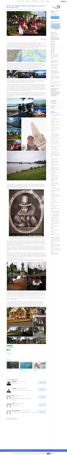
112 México (53, 197)
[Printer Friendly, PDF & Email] (10, 345)
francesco (14, 388)
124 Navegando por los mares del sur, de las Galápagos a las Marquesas (55, 168)
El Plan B (22, 1)
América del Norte (20, 9)
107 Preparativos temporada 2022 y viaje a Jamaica (55, 208)
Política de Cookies (10, 450)
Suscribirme (55, 17)
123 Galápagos (53, 171)
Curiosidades (25, 9)
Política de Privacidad (19, 450)
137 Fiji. (52, 132)
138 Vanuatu (53, 130)
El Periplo (27, 1)
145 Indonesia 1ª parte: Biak (55, 114)
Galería (42, 1)
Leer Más (52, 453)
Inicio (18, 1)
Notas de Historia (31, 9)
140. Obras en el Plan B (55, 127)
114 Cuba (52, 193)
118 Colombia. (53, 185)
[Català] (61, 1)
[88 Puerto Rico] (13, 365)
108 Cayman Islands (54, 205)
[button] (14, 55)
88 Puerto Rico (9, 369)
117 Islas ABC (53, 187)
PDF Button (44, 39)
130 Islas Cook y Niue (54, 151)
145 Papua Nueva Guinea (55, 115)
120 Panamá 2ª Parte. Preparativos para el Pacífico (54, 180)
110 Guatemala (53, 201)
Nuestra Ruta (36, 9)
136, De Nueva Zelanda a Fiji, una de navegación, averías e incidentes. (55, 135)
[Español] (65, 1)
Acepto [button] (48, 453)
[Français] (64, 1)
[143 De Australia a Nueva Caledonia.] (26, 365)
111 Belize (52, 199)
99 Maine (52, 228)
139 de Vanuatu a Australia (55, 129)
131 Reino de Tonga (54, 149)
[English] (62, 1)
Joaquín (9, 9)
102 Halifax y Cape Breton (55, 221)
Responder (42, 382)
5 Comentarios (42, 9)
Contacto (48, 1)
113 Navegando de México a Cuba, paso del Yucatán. (55, 246)
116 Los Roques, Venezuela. (55, 188)
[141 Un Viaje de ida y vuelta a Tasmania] (39, 365)
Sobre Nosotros (35, 1)
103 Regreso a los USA (54, 219)
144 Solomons (53, 117)
